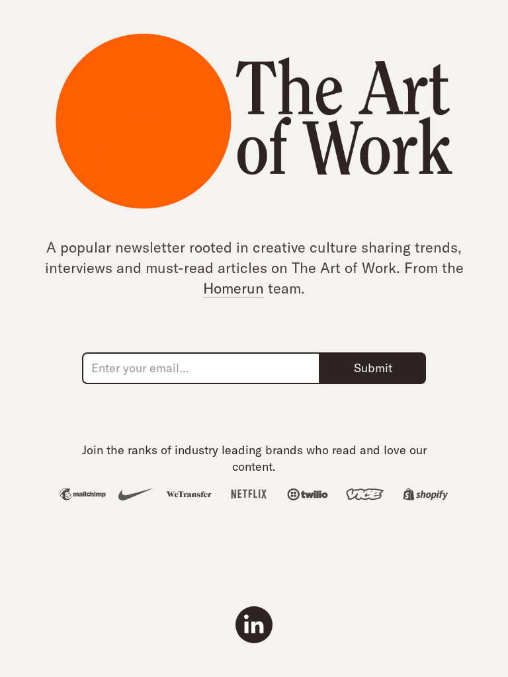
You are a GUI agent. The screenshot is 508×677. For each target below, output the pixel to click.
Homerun (233, 288)
